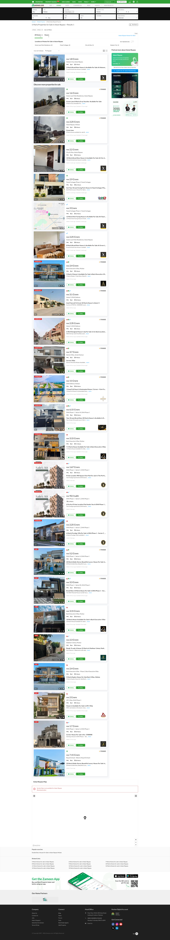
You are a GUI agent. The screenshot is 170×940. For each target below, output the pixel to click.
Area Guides (66, 2)
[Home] (33, 2)
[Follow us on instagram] (117, 925)
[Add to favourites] (63, 80)
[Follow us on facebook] (113, 925)
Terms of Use (35, 925)
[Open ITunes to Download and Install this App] (120, 877)
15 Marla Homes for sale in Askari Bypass (80, 868)
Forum (60, 918)
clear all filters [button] (48, 30)
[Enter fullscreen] (136, 796)
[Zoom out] (136, 842)
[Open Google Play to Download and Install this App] (132, 877)
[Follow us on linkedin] (117, 929)
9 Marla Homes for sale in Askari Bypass (80, 864)
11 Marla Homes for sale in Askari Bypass (43, 866)
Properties (39, 2)
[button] (37, 11)
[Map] (59, 80)
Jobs (33, 918)
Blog (74, 2)
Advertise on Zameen (38, 922)
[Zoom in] (136, 839)
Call (81, 79)
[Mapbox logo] (36, 845)
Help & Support (36, 920)
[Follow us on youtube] (121, 925)
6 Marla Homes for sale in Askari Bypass (80, 861)
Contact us (35, 915)
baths (82, 15)
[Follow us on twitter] (113, 929)
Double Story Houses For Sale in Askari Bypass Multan (47, 852)
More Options (121, 15)
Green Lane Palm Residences (43, 45)
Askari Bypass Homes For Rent (127, 35)
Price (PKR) (35, 15)
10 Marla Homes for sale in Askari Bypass (117, 864)
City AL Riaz (89, 45)
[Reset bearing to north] (136, 845)
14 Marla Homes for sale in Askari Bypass (43, 868)
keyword (99, 15)
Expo (59, 920)
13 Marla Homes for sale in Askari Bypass (117, 866)
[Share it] (61, 80)
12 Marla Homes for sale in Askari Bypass (80, 866)
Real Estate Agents (63, 922)
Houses (46, 35)
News (60, 915)
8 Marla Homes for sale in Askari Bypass (43, 864)
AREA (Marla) (121, 9)
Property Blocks (52, 2)
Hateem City (114, 45)
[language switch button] (129, 2)
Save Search (135, 24)
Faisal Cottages (65, 45)
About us (34, 913)
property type (100, 9)
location (67, 9)
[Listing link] (70, 68)
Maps (80, 2)
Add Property (62, 925)
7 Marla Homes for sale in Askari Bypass (117, 861)
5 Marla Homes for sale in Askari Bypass (43, 861)
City (44, 9)
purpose (35, 9)
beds (66, 15)
